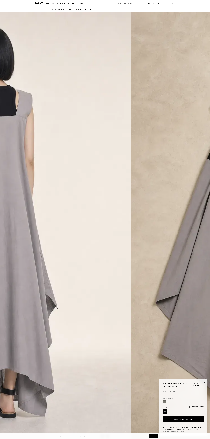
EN (153, 3)
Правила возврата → (179, 431)
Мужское (61, 3)
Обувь (71, 3)
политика (95, 436)
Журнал (80, 3)
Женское (50, 3)
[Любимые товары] (165, 3)
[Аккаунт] (158, 3)
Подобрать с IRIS (197, 407)
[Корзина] (172, 3)
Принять (153, 436)
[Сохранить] (204, 382)
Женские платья (49, 9)
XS (165, 411)
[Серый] (164, 401)
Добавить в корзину (183, 419)
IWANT (37, 9)
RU (149, 3)
